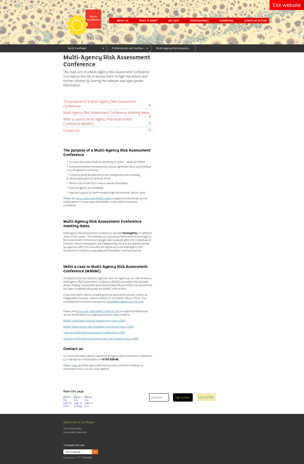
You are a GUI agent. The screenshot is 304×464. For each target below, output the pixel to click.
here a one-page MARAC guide (93, 198)
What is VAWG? (148, 20)
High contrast (182, 397)
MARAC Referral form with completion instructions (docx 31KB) (98, 326)
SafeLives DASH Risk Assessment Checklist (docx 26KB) (94, 332)
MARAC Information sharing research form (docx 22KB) (94, 320)
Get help (173, 20)
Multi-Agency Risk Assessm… (173, 48)
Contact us (71, 130)
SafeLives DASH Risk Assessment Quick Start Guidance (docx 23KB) (101, 338)
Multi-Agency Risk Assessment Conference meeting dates (106, 112)
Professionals (199, 20)
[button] (68, 402)
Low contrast (205, 397)
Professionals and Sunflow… (128, 48)
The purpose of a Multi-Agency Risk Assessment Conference (99, 103)
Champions (226, 20)
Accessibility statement (75, 432)
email (74, 365)
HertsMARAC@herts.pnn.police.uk (125, 301)
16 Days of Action (255, 20)
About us (122, 20)
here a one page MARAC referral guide (97, 311)
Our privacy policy (72, 428)
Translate (86, 457)
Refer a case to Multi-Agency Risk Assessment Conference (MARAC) (97, 121)
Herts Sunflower (77, 48)
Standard (156, 397)
